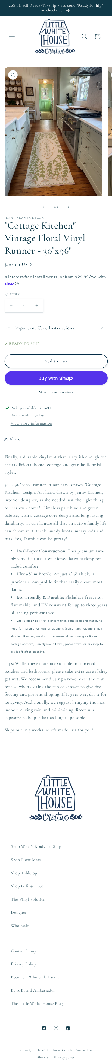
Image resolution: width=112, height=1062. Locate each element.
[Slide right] (68, 207)
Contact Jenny (23, 950)
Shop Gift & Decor (28, 886)
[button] (11, 36)
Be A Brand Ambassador (33, 990)
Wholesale (20, 925)
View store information (31, 423)
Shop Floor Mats (26, 859)
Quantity (12, 293)
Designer (19, 912)
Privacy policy (64, 1057)
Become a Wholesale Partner (36, 977)
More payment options (56, 392)
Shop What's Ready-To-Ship (36, 846)
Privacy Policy (23, 963)
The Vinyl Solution (28, 899)
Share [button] (15, 439)
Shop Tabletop (24, 873)
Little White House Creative (53, 1050)
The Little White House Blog (37, 1003)
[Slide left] (43, 207)
